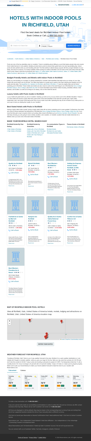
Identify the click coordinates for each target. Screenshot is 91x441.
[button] (47, 334)
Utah (43, 59)
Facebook (28, 429)
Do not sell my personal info (65, 426)
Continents (10, 59)
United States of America (32, 59)
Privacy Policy (33, 437)
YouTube (38, 429)
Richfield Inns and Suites (54, 131)
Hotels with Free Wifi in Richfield (36, 131)
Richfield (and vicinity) (52, 59)
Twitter (33, 429)
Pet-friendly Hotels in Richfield (75, 127)
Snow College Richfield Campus (51, 111)
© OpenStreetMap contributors (76, 339)
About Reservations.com (16, 426)
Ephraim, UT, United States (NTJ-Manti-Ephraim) (34, 73)
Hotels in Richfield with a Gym (35, 133)
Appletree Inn (26, 84)
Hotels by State (39, 426)
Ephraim (64, 113)
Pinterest (57, 429)
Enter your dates (45, 344)
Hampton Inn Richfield (36, 84)
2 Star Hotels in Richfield (14, 131)
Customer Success (50, 426)
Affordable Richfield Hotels (54, 133)
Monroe (59, 113)
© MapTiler (67, 339)
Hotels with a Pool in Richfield (35, 129)
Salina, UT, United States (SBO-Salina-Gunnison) (49, 71)
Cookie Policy (42, 437)
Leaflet (62, 339)
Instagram (45, 429)
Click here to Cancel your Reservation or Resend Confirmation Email (29, 415)
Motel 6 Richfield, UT (52, 84)
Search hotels (74, 45)
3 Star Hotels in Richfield (14, 129)
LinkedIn (51, 429)
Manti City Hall (33, 87)
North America (19, 59)
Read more (11, 185)
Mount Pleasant (72, 113)
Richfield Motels (51, 129)
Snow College (22, 87)
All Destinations (28, 426)
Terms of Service (23, 437)
